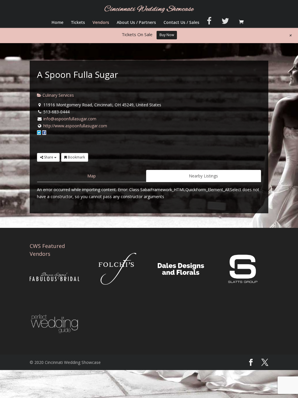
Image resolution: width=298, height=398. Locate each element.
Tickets (78, 22)
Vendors (101, 22)
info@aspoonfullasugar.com (69, 118)
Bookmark (76, 157)
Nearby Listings (203, 176)
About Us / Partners (136, 22)
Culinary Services (57, 95)
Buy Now (166, 34)
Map (91, 176)
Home (57, 22)
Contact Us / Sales (181, 22)
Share (48, 157)
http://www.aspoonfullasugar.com (75, 125)
